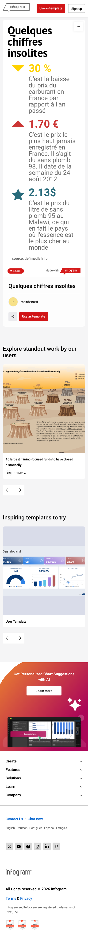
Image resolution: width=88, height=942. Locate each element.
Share (16, 271)
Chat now (35, 819)
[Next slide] (19, 490)
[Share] (12, 316)
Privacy (26, 898)
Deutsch (22, 828)
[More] (78, 26)
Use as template (51, 8)
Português (35, 828)
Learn (10, 786)
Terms (11, 898)
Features (13, 769)
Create (11, 761)
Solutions (13, 778)
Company (13, 795)
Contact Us (14, 819)
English (10, 828)
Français (61, 828)
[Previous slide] (8, 490)
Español (49, 828)
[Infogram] (16, 8)
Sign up (76, 9)
